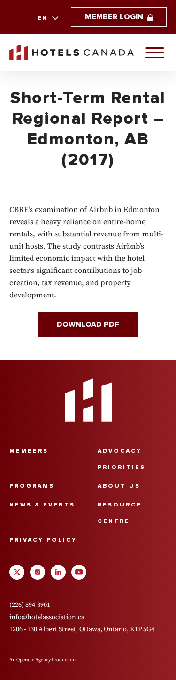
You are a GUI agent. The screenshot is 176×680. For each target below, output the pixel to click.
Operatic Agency (33, 660)
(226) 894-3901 (29, 604)
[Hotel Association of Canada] (88, 400)
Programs (31, 486)
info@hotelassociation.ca (46, 616)
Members (28, 450)
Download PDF (88, 324)
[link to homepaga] (71, 52)
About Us (119, 486)
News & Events (42, 504)
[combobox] (47, 18)
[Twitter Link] (16, 572)
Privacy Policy (43, 540)
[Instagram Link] (37, 572)
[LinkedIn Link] (58, 572)
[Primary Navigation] (155, 52)
